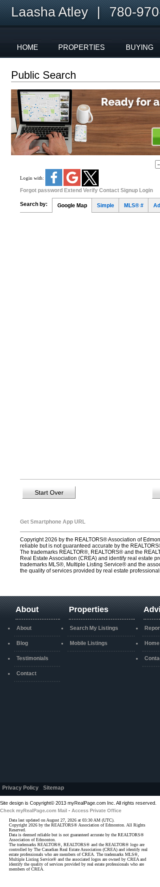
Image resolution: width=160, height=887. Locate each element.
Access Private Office (96, 810)
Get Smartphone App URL (52, 522)
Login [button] (146, 190)
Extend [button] (73, 190)
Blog (22, 643)
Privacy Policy (20, 788)
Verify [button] (90, 190)
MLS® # (134, 205)
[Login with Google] (73, 184)
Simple (105, 205)
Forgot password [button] (41, 190)
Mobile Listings (89, 643)
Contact (26, 673)
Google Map (72, 205)
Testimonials (32, 658)
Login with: (32, 177)
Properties (81, 47)
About (24, 628)
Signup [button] (129, 190)
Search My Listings (94, 628)
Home (27, 47)
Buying (139, 47)
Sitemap (53, 788)
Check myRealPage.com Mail (33, 810)
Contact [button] (109, 190)
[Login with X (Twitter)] (90, 184)
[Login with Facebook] (54, 184)
